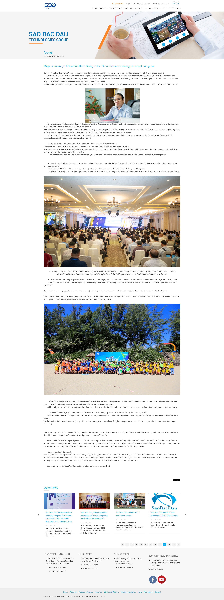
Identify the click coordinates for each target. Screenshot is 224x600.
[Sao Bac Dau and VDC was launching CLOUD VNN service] (129, 501)
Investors (135, 8)
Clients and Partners (151, 8)
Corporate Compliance (160, 3)
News (128, 3)
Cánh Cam (101, 596)
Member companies (171, 8)
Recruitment (137, 3)
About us (104, 8)
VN (174, 3)
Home (95, 8)
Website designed (90, 596)
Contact (147, 3)
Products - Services (119, 8)
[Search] (178, 3)
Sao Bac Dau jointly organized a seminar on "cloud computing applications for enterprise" (59, 516)
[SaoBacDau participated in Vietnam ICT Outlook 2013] (164, 501)
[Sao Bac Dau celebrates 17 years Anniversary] (94, 501)
